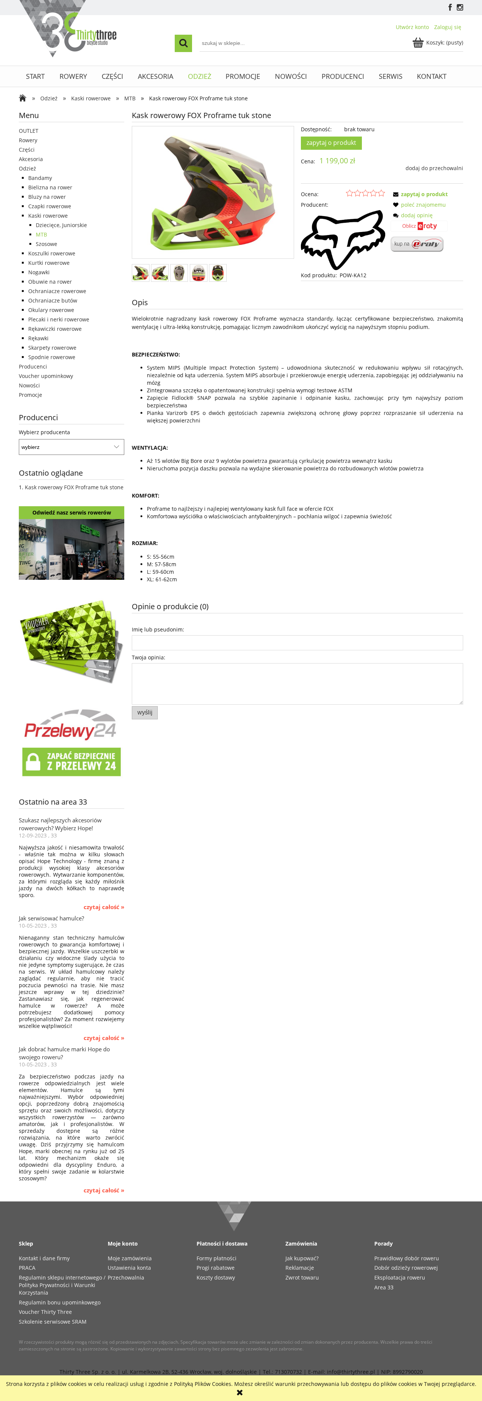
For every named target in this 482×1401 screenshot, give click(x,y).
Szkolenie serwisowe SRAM (53, 1321)
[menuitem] (35, 76)
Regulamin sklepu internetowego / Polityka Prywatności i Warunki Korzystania (62, 1285)
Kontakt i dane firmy (44, 1258)
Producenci (33, 366)
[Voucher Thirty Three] (71, 640)
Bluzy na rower (47, 196)
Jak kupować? (302, 1258)
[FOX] (343, 239)
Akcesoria (31, 159)
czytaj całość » (104, 907)
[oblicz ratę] (419, 229)
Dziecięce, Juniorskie (61, 225)
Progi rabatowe (216, 1267)
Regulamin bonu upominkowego (60, 1302)
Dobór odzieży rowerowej (406, 1267)
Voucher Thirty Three (45, 1311)
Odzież (27, 168)
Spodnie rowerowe (51, 357)
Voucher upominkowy (46, 375)
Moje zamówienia (130, 1258)
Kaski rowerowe (48, 215)
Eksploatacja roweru (399, 1277)
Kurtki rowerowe (49, 262)
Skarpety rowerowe (52, 347)
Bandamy (40, 177)
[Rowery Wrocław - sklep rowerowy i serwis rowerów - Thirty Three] (24, 99)
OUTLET (28, 130)
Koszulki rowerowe (51, 253)
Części (27, 149)
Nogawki (39, 272)
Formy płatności (216, 1258)
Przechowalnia (126, 1277)
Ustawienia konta (129, 1267)
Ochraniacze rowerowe (57, 291)
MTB (41, 234)
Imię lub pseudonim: (158, 629)
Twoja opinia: (148, 657)
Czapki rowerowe (49, 206)
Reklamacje (299, 1267)
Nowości (29, 385)
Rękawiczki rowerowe (55, 328)
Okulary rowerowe (51, 309)
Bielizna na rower (50, 187)
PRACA (27, 1267)
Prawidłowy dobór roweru (406, 1258)
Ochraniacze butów (52, 300)
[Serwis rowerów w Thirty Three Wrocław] (71, 548)
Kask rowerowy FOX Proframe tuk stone (74, 487)
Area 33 (384, 1287)
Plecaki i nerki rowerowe (58, 319)
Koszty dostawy (216, 1277)
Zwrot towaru (302, 1277)
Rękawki (38, 338)
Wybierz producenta (44, 432)
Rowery (28, 140)
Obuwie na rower (50, 281)
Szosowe (46, 243)
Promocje (30, 394)
